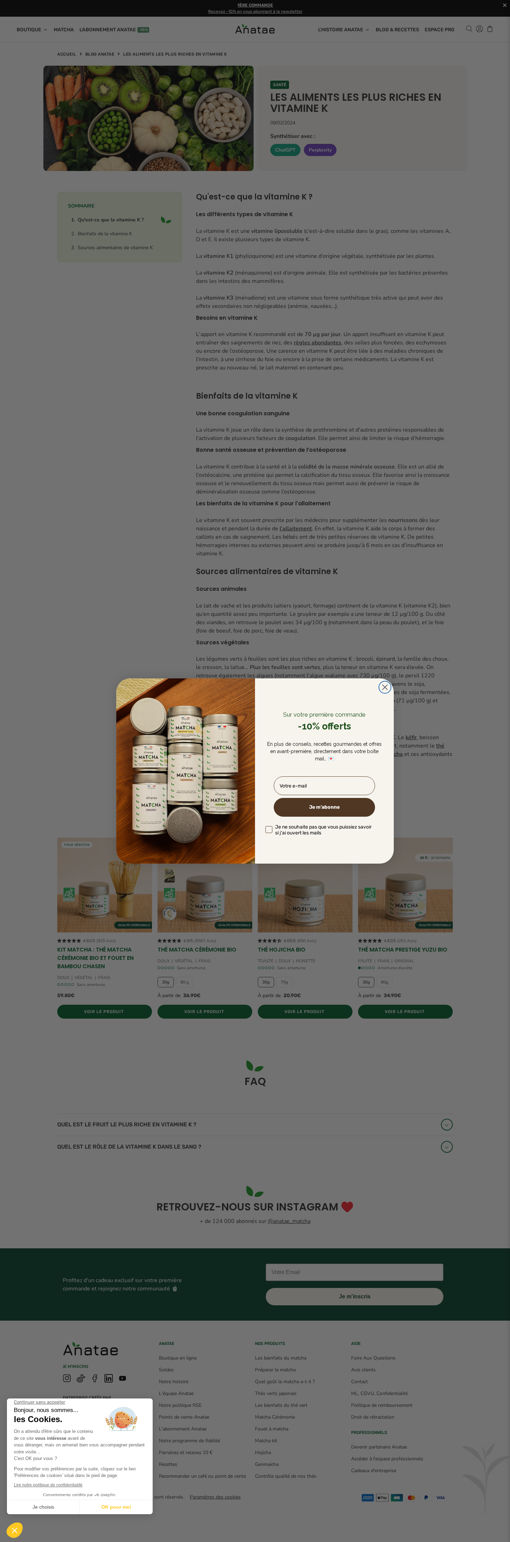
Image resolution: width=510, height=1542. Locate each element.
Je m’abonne (324, 807)
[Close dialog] (385, 687)
